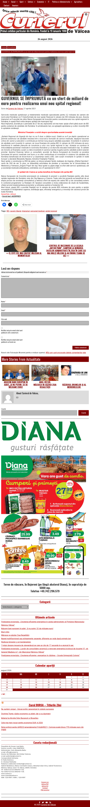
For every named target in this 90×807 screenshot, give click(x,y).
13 (48, 682)
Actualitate (11, 47)
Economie (40, 1)
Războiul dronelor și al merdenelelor (74, 386)
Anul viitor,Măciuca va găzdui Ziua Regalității (45, 385)
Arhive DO (45, 786)
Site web (4, 319)
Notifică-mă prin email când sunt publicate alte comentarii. (12, 331)
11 (21, 682)
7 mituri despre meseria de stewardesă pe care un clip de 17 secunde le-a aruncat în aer (37, 645)
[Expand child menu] (8, 1)
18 (21, 685)
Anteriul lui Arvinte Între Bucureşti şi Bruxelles (19, 718)
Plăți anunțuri (45, 790)
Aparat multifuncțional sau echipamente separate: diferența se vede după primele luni (36, 639)
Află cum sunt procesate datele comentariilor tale (66, 353)
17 (7, 685)
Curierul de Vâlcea (48, 805)
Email (3, 310)
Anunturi (15, 5)
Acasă (5, 1)
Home (4, 47)
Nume (3, 302)
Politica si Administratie (61, 1)
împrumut (26, 211)
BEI (8, 211)
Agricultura (78, 1)
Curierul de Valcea (15, 108)
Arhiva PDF (45, 784)
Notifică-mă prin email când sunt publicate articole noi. (12, 341)
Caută (3, 409)
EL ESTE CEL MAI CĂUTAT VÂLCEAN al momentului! (25, 254)
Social (13, 1)
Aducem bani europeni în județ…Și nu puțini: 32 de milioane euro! (16, 385)
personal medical (37, 211)
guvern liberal (15, 211)
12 (36, 682)
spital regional (51, 211)
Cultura (30, 1)
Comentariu (5, 276)
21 (60, 685)
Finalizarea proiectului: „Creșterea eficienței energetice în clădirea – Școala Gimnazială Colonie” (40, 655)
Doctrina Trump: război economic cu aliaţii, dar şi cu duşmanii (26, 714)
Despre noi (45, 782)
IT (48, 1)
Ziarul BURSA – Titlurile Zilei (45, 705)
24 (7, 687)
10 (7, 682)
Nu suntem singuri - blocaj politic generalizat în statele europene (27, 709)
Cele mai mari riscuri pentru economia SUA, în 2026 (22, 723)
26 (36, 687)
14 (60, 682)
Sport (22, 1)
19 (36, 685)
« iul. (3, 694)
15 (71, 682)
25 (21, 687)
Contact (6, 5)
